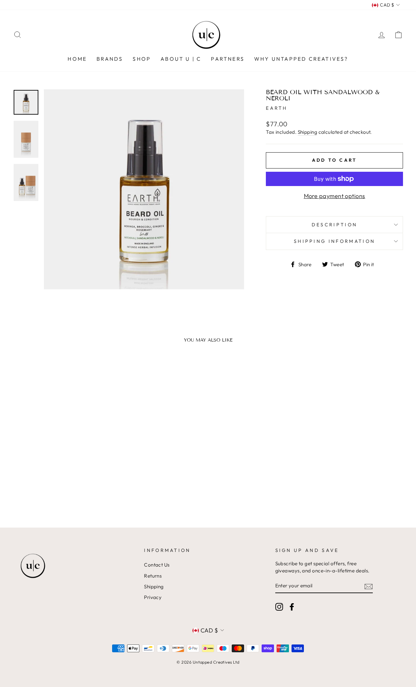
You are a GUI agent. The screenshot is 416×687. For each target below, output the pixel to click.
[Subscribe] (368, 586)
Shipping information (334, 241)
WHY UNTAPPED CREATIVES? (301, 59)
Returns (153, 576)
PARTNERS (227, 59)
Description (335, 225)
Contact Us (157, 565)
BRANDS (110, 59)
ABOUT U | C (181, 59)
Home (77, 59)
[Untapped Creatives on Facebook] (292, 607)
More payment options (334, 196)
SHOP (142, 59)
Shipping (308, 132)
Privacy (153, 597)
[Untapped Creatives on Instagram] (279, 607)
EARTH (277, 108)
